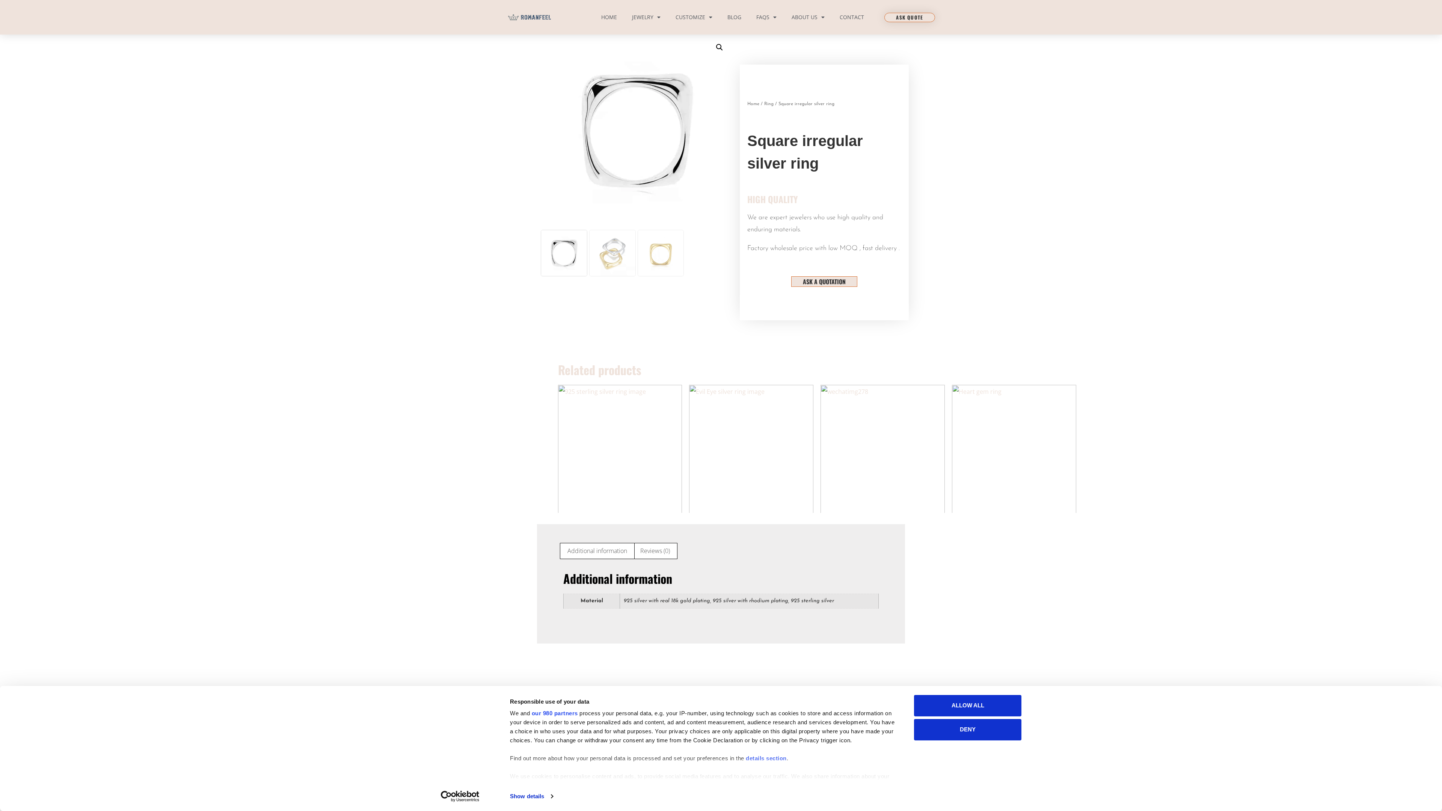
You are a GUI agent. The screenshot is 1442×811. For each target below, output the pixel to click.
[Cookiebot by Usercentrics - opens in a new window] (460, 796)
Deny (968, 729)
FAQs (762, 17)
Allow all (968, 705)
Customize (690, 17)
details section (766, 758)
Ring (769, 104)
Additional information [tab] (597, 551)
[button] (719, 47)
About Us (805, 17)
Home (609, 17)
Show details (527, 796)
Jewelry (642, 17)
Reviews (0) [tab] (655, 551)
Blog (734, 17)
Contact (852, 17)
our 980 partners (555, 713)
